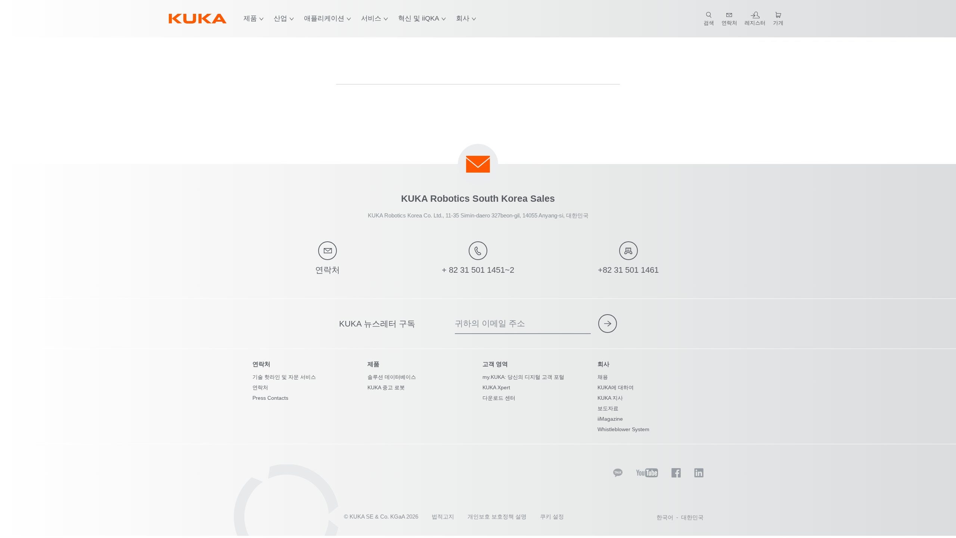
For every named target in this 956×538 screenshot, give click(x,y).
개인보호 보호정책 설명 (497, 516)
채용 (603, 377)
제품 (250, 18)
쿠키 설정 (552, 516)
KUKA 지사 (610, 398)
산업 (280, 18)
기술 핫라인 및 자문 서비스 (284, 377)
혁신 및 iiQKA (418, 18)
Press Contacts (270, 398)
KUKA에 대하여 (616, 387)
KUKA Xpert (496, 387)
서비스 (371, 18)
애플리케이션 (324, 18)
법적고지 (443, 516)
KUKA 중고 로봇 (386, 387)
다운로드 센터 (498, 398)
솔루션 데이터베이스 (391, 377)
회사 (462, 18)
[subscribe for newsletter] (607, 323)
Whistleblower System (623, 429)
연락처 (260, 387)
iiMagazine (610, 419)
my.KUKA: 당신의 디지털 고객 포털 (523, 377)
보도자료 (608, 408)
